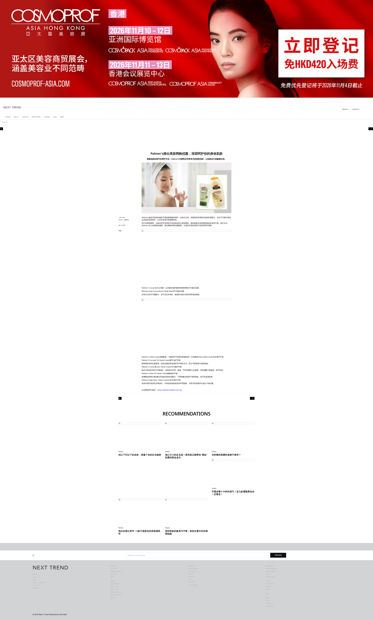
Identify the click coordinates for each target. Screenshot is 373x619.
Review (268, 589)
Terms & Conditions (39, 582)
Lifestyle (190, 566)
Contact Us (355, 109)
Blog (267, 593)
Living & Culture (193, 585)
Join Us (35, 580)
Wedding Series (270, 577)
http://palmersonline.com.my (169, 390)
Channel (268, 581)
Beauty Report (115, 584)
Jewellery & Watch (116, 571)
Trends (268, 574)
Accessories (114, 569)
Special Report (270, 571)
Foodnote (191, 577)
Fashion (112, 566)
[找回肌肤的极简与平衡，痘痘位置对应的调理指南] (186, 513)
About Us (345, 109)
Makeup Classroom (116, 592)
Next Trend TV (270, 584)
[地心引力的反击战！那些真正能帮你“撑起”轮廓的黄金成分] (186, 436)
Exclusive (268, 586)
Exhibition (269, 603)
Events (268, 600)
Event (267, 598)
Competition (270, 606)
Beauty (121, 451)
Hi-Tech (190, 579)
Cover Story (191, 571)
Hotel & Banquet (271, 569)
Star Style (113, 574)
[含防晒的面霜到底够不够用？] (233, 436)
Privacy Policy (37, 585)
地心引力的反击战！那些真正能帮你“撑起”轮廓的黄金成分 (186, 456)
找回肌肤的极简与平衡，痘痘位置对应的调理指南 (186, 532)
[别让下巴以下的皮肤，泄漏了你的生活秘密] (140, 436)
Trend (112, 577)
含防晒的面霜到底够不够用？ (226, 454)
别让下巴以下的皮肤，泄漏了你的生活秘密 (140, 454)
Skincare (112, 597)
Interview (191, 582)
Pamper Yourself (115, 595)
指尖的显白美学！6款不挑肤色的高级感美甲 (139, 532)
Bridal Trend (269, 566)
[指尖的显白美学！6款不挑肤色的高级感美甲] (140, 513)
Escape (190, 574)
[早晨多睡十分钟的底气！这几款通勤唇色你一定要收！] (233, 473)
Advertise (35, 588)
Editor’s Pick (114, 586)
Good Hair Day (115, 589)
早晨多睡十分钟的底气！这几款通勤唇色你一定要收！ (233, 493)
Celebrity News (192, 569)
